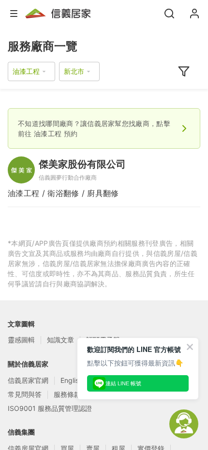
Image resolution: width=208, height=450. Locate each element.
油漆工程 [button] (26, 71)
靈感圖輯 (21, 340)
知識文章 (60, 340)
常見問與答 (25, 394)
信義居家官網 (28, 380)
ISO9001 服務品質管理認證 (50, 408)
